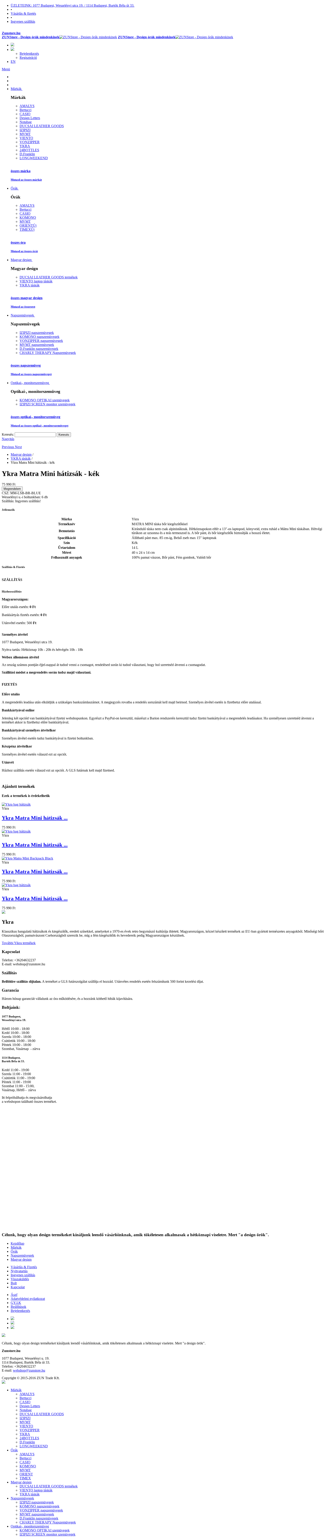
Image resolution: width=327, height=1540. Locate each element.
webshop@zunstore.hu (29, 1370)
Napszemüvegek (22, 1255)
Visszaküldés (20, 1279)
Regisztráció (28, 57)
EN (13, 61)
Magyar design (21, 1259)
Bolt (14, 1283)
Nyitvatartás (19, 1271)
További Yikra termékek (19, 943)
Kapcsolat (18, 1287)
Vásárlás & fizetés (23, 13)
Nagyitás (8, 439)
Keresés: (8, 434)
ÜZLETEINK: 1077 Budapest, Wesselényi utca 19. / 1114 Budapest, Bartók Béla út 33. (72, 5)
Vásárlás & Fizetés (24, 1267)
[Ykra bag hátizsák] (16, 804)
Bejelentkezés (29, 53)
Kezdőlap (17, 1243)
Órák (14, 1251)
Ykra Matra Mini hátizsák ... (35, 818)
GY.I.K (16, 1303)
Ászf (14, 1295)
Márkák (16, 1247)
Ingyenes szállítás (23, 21)
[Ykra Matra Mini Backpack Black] (27, 858)
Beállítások (18, 1307)
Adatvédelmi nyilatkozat (28, 1299)
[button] (8, 447)
